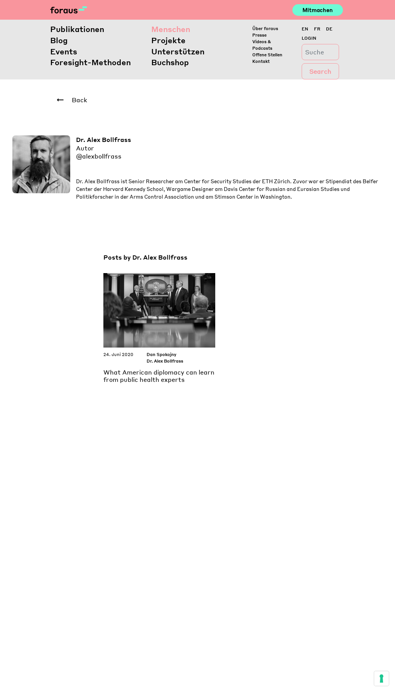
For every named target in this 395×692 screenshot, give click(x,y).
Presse (259, 35)
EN (305, 29)
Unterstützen (177, 51)
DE (329, 29)
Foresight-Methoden (90, 62)
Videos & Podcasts (262, 45)
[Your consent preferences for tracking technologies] (381, 678)
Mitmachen (317, 9)
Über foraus (265, 28)
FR (317, 29)
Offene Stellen (267, 54)
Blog (59, 40)
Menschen (170, 29)
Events (63, 51)
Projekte (168, 40)
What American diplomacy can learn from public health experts (158, 376)
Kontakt (261, 61)
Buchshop (170, 62)
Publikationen (77, 29)
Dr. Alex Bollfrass (165, 361)
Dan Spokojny (161, 354)
